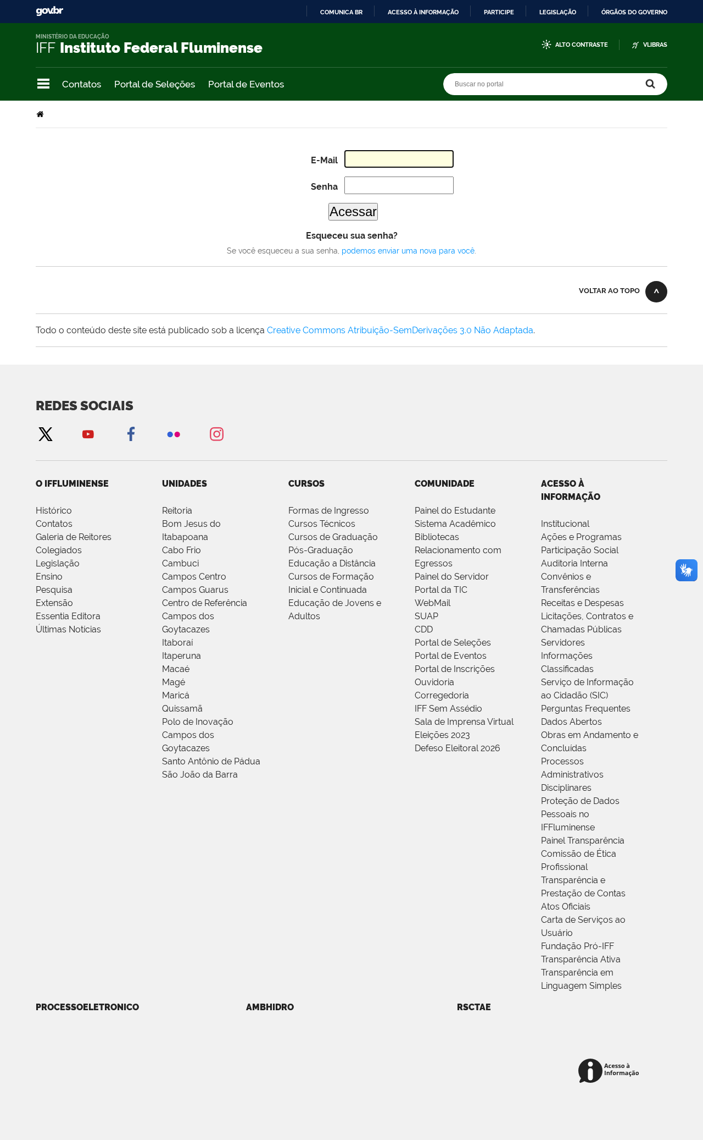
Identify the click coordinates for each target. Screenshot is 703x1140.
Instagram (216, 434)
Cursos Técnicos (321, 524)
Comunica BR (341, 12)
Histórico (54, 510)
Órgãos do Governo (634, 12)
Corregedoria (442, 695)
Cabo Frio (181, 550)
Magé (173, 682)
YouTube (88, 434)
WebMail (432, 603)
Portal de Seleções (154, 84)
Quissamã (182, 708)
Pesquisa (54, 590)
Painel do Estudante (455, 510)
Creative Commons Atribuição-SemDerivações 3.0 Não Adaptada (400, 330)
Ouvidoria (434, 682)
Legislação (557, 12)
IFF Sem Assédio (448, 708)
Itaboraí (177, 642)
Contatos (81, 84)
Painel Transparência (582, 840)
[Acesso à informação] (610, 1071)
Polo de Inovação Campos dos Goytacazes (197, 735)
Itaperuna (181, 656)
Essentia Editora (68, 616)
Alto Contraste (581, 44)
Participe (499, 12)
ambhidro (270, 1007)
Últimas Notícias (68, 629)
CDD (424, 629)
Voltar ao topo (609, 291)
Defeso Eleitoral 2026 (457, 748)
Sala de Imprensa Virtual (464, 722)
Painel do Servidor (452, 576)
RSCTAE (474, 1007)
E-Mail (324, 160)
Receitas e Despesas (582, 603)
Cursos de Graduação (333, 537)
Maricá (175, 695)
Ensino (49, 576)
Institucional (565, 524)
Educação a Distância (332, 563)
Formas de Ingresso (328, 510)
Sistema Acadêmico (455, 524)
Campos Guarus (195, 590)
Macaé (175, 669)
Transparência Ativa (581, 959)
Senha (324, 186)
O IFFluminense (72, 483)
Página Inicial (41, 114)
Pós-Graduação (320, 550)
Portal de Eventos (246, 84)
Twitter (45, 434)
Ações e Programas (581, 537)
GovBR (49, 11)
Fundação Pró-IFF (577, 946)
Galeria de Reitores (73, 537)
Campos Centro (194, 576)
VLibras (655, 44)
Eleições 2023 (442, 735)
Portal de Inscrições (455, 669)
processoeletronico (87, 1007)
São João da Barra (200, 774)
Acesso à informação (423, 12)
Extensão (54, 603)
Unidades (184, 483)
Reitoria (177, 510)
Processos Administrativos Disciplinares (572, 774)
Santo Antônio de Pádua (211, 761)
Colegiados (59, 550)
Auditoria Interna (574, 563)
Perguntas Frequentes (586, 708)
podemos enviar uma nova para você (408, 250)
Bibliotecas (437, 537)
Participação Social (579, 550)
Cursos (306, 483)
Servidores (563, 642)
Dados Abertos (571, 722)
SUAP (426, 616)
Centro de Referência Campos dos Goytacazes (204, 616)
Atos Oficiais (565, 906)
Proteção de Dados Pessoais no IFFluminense (580, 814)
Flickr (173, 434)
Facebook (130, 434)
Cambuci (180, 563)
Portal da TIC (441, 590)
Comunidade (445, 483)
